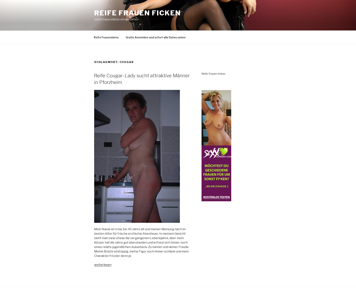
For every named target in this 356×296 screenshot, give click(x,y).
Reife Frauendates (106, 37)
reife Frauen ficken (137, 13)
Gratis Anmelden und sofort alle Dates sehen (156, 37)
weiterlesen (102, 265)
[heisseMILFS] (216, 199)
